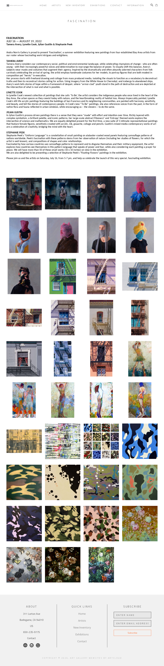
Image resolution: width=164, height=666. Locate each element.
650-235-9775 (31, 632)
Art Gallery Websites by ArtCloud (96, 657)
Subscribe (132, 632)
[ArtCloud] (25, 645)
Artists (82, 620)
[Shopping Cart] (156, 5)
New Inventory (82, 627)
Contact (31, 638)
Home (82, 614)
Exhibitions (82, 634)
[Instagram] (32, 645)
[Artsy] (38, 645)
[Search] (152, 5)
